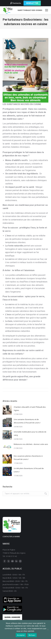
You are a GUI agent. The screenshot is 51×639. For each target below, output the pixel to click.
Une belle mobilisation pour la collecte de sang (30, 433)
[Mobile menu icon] (46, 10)
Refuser (32, 635)
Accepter (21, 635)
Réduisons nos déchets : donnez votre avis (31, 444)
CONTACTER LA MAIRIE (11, 536)
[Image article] (7, 410)
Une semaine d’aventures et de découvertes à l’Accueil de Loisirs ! (27, 421)
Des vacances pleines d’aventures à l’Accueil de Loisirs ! (28, 457)
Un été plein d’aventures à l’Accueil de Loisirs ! (29, 470)
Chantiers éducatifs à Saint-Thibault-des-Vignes (30, 408)
